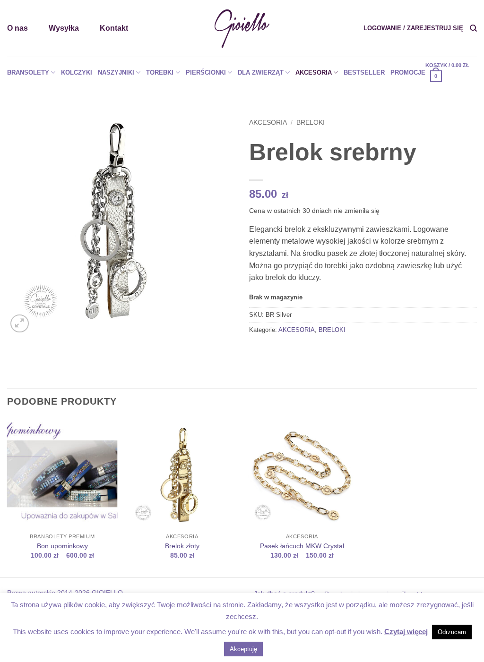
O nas (17, 28)
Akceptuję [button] (243, 649)
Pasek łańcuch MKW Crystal (302, 546)
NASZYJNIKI (116, 72)
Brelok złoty (182, 546)
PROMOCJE (407, 72)
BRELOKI (310, 122)
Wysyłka (64, 28)
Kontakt (114, 28)
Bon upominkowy (62, 546)
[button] (413, 28)
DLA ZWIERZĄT (261, 72)
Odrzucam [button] (452, 632)
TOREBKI (159, 72)
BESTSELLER (364, 72)
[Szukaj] (473, 28)
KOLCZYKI (76, 72)
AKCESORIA (313, 72)
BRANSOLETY (28, 72)
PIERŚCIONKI (206, 72)
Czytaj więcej (406, 632)
